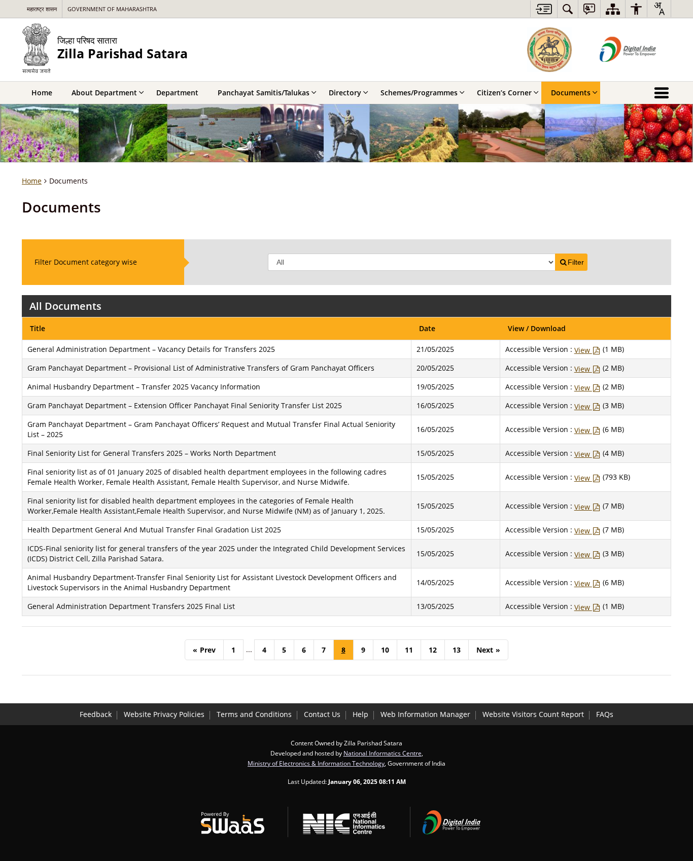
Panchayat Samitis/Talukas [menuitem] (263, 92)
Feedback (96, 714)
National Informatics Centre (382, 753)
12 (433, 650)
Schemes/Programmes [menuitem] (419, 92)
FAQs (604, 714)
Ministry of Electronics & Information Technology (316, 763)
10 (385, 650)
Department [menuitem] (177, 92)
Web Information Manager (425, 714)
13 (457, 650)
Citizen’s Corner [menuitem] (504, 92)
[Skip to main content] (543, 9)
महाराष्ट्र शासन (42, 9)
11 (409, 650)
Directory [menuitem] (345, 92)
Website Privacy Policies (164, 714)
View (583, 350)
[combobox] (659, 8)
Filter (576, 262)
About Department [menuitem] (104, 92)
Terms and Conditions (254, 714)
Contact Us (322, 714)
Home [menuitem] (41, 92)
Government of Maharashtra (112, 9)
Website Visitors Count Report (533, 714)
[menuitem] (568, 9)
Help (360, 714)
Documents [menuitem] (571, 92)
